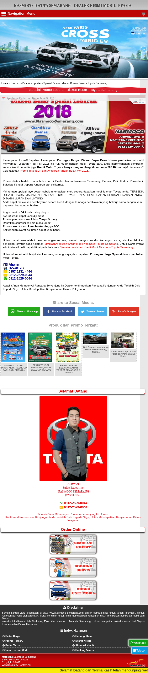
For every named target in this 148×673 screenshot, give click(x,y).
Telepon (141, 650)
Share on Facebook (62, 311)
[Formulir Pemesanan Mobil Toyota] (73, 598)
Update (36, 83)
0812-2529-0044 (75, 503)
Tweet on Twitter (95, 311)
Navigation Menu (76, 13)
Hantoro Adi (25, 665)
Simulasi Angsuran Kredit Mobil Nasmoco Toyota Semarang (81, 243)
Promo (26, 83)
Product (14, 83)
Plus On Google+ (127, 311)
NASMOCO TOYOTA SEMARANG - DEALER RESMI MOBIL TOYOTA (72, 5)
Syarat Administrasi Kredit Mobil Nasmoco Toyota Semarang (96, 247)
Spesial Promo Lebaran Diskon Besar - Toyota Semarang (73, 90)
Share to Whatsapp (27, 311)
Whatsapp (139, 642)
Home (4, 83)
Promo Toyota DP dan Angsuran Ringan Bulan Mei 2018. (54, 170)
